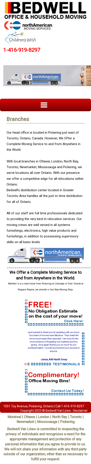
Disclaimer (80, 410)
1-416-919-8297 (21, 50)
